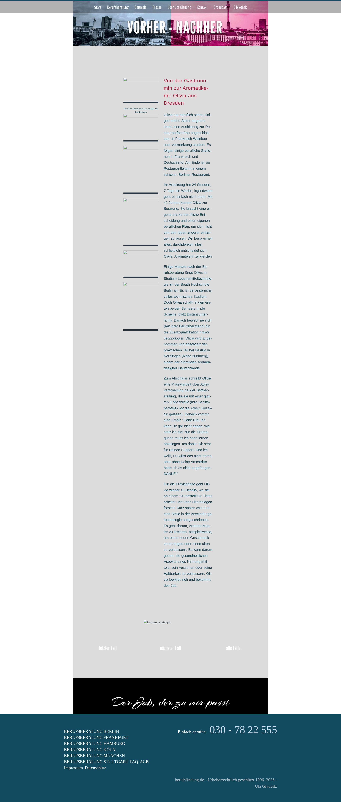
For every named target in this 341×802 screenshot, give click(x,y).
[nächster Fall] (170, 658)
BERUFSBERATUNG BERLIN (91, 731)
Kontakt (202, 7)
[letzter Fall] (108, 658)
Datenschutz (95, 767)
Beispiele (140, 7)
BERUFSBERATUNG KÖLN (89, 749)
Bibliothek (240, 7)
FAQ (134, 761)
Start (97, 7)
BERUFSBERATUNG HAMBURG (94, 743)
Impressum (73, 767)
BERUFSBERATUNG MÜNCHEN (94, 755)
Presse (157, 7)
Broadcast (220, 7)
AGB (144, 761)
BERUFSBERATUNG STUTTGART (96, 761)
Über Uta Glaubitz (179, 7)
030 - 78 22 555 (243, 730)
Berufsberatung (118, 7)
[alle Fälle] (233, 658)
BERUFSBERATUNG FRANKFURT (96, 737)
